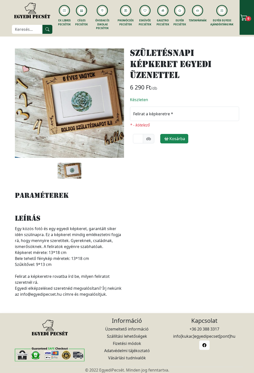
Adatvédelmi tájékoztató (127, 350)
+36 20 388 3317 (204, 329)
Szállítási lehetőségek (127, 336)
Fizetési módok (127, 343)
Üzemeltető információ (127, 329)
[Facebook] (204, 345)
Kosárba (177, 138)
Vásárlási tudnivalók (127, 358)
